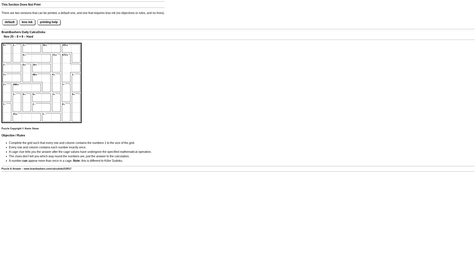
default (10, 22)
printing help (49, 22)
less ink (27, 22)
